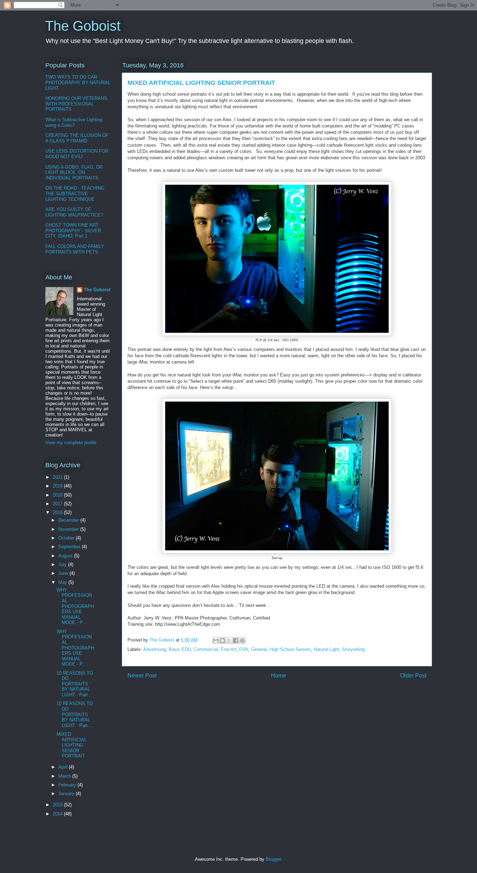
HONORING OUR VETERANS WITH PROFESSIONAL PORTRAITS (76, 104)
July (63, 564)
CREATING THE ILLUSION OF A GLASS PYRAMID (77, 138)
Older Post (413, 675)
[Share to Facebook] (235, 640)
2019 (58, 486)
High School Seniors (290, 649)
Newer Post (141, 675)
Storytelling (353, 649)
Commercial (206, 649)
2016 (58, 512)
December (69, 520)
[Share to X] (229, 640)
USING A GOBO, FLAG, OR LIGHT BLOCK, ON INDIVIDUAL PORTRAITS (74, 172)
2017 (58, 503)
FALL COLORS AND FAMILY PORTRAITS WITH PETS (74, 249)
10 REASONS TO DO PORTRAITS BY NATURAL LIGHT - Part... (75, 683)
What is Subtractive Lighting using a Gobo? (73, 122)
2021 (58, 477)
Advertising (154, 649)
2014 (58, 813)
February (68, 784)
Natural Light (326, 649)
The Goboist (82, 26)
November (69, 529)
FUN (243, 649)
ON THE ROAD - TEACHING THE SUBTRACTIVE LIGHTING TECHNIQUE (74, 193)
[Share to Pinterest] (242, 640)
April (63, 767)
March (65, 776)
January (67, 793)
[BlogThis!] (222, 640)
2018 (58, 495)
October (67, 538)
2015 (58, 804)
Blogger (273, 859)
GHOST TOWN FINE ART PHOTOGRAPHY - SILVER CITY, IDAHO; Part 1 (73, 230)
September (70, 546)
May (63, 582)
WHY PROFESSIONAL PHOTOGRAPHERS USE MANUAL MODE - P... (75, 606)
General (259, 649)
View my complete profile (70, 442)
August (66, 555)
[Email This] (215, 640)
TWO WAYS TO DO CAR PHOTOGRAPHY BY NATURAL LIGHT (77, 82)
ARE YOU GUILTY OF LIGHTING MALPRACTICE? (74, 212)
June (63, 573)
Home (278, 675)
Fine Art (228, 649)
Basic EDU (180, 649)
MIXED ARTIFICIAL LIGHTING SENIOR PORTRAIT (72, 745)
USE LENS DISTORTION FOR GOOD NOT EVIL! (76, 153)
